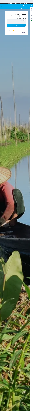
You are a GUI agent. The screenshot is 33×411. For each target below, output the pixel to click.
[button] (1, 3)
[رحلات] (31, 18)
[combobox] (21, 18)
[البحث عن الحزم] (31, 14)
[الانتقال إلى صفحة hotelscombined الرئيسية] (26, 5)
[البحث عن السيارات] (31, 12)
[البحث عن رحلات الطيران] (31, 8)
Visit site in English (10, 3)
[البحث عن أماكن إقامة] (31, 10)
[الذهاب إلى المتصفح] (31, 16)
